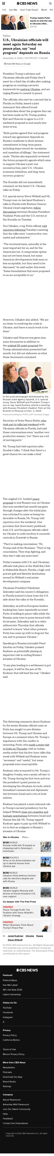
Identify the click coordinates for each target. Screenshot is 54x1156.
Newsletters (9, 1067)
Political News (10, 980)
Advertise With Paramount (16, 1104)
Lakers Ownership (12, 994)
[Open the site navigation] (9, 3)
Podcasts (7, 1072)
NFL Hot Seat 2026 (12, 990)
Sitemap (7, 1086)
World (44, 10)
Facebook (8, 1012)
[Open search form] (50, 3)
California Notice (11, 1040)
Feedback (8, 1118)
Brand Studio (9, 1082)
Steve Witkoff (15, 940)
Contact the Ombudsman (15, 1123)
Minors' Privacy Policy (13, 1054)
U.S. (4, 10)
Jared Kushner (15, 936)
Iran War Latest (10, 985)
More (25, 837)
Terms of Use (9, 1049)
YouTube (7, 1008)
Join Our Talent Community (16, 1109)
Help (5, 1114)
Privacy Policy (10, 1035)
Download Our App (12, 1077)
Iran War (13, 10)
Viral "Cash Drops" (29, 10)
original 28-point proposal (22, 345)
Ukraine (30, 936)
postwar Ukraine (30, 89)
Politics (6, 36)
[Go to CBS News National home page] (27, 3)
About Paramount (11, 1100)
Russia (39, 936)
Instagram (8, 1017)
